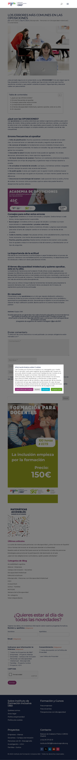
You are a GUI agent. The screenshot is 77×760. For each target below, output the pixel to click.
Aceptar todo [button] (56, 389)
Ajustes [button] (37, 389)
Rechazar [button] (46, 389)
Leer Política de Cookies (24, 389)
